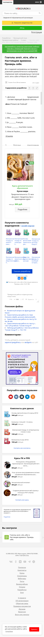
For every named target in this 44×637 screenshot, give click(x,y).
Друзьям (22, 609)
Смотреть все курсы (22, 500)
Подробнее (7, 517)
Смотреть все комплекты (22, 448)
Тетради (22, 587)
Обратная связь (22, 603)
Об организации (22, 601)
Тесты (22, 581)
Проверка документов (22, 606)
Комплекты (22, 570)
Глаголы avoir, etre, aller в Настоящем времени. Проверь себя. (22, 537)
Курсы (22, 573)
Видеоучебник (22, 584)
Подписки (22, 567)
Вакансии (22, 612)
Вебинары (22, 578)
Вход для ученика (22, 614)
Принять (34, 629)
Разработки (7, 2)
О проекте (22, 598)
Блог (22, 592)
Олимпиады (22, 576)
